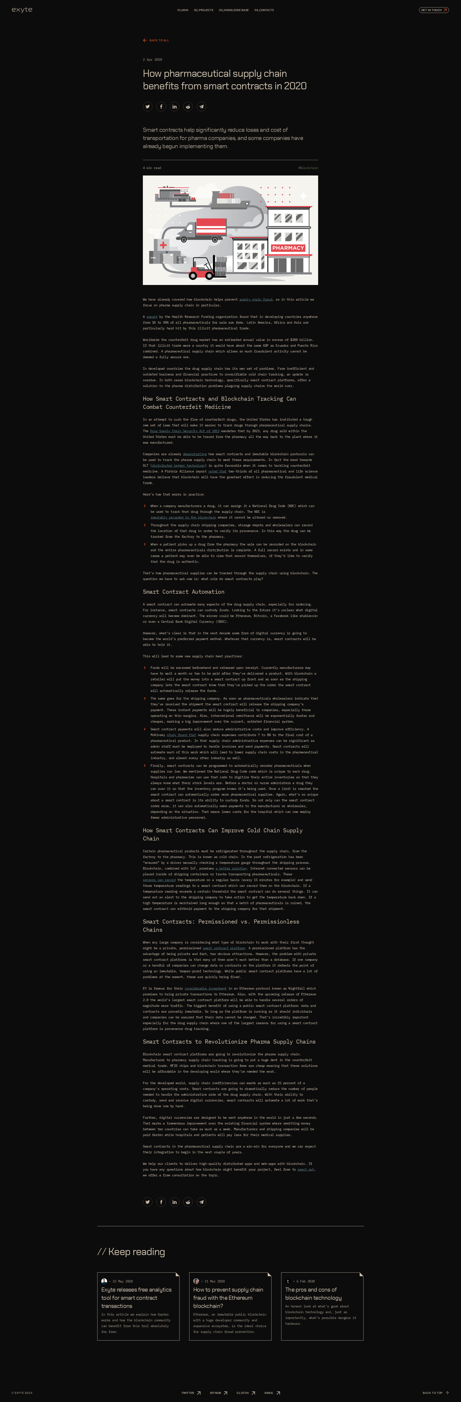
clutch (243, 1393)
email (269, 1393)
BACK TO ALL (159, 40)
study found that (181, 735)
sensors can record (159, 880)
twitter (188, 1393)
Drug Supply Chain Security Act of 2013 (184, 431)
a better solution (231, 868)
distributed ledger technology (178, 465)
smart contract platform (224, 948)
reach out (305, 1169)
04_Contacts (264, 10)
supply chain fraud (255, 299)
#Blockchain (308, 168)
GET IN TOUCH (431, 10)
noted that (217, 471)
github (215, 1393)
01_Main (182, 10)
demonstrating (195, 454)
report (151, 316)
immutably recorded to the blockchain (183, 517)
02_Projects (203, 10)
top (433, 1393)
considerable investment (205, 988)
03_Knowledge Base (234, 10)
